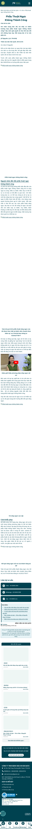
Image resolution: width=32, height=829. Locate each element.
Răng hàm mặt (7, 787)
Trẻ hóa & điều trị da (8, 789)
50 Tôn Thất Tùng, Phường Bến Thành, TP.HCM (16, 768)
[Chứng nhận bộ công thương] (8, 795)
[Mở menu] (29, 3)
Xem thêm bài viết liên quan (16, 740)
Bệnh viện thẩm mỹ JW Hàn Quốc (10, 10)
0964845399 (14, 771)
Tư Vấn (22, 10)
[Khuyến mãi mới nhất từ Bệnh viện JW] (3, 813)
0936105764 (22, 771)
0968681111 (7, 771)
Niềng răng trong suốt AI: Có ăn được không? (16, 609)
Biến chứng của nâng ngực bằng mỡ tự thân (16, 619)
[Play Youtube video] (16, 362)
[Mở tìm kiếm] (3, 3)
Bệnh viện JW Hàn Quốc (7, 799)
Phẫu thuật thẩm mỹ (8, 784)
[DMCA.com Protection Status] (22, 795)
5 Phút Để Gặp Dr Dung (16, 755)
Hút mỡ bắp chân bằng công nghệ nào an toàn (16, 607)
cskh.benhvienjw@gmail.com (11, 774)
